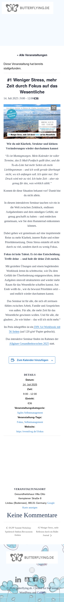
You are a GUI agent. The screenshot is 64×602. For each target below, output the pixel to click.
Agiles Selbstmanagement (30, 412)
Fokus (20, 422)
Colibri (41, 592)
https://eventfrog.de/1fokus (29, 431)
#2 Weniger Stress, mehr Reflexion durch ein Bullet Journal (47, 531)
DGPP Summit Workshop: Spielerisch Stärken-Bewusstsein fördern (19, 532)
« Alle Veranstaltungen (32, 55)
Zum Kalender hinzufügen (32, 360)
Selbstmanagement (33, 422)
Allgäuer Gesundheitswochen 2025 (29, 343)
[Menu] (32, 570)
